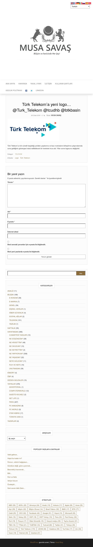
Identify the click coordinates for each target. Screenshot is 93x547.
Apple (68, 505)
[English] (72, 3)
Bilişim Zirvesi (36, 509)
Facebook (34, 513)
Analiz (46, 505)
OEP (32, 517)
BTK (75, 509)
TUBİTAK (34, 525)
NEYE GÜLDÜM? (16, 361)
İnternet (23, 533)
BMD (65, 509)
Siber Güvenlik (36, 521)
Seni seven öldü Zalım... (16, 488)
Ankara (57, 505)
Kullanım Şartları (63, 83)
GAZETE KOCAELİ (16, 394)
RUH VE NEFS (15, 365)
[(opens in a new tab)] (26, 90)
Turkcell (47, 525)
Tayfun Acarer (70, 521)
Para (58, 517)
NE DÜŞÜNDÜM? (16, 338)
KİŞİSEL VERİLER (16, 309)
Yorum (10, 182)
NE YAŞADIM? (15, 357)
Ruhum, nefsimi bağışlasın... (18, 462)
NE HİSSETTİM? (15, 342)
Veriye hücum (12, 480)
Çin (78, 529)
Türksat (13, 529)
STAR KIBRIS (14, 413)
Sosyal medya (54, 521)
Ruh (12, 521)
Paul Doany (71, 517)
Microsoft (70, 513)
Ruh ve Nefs (12, 477)
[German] (78, 3)
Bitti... (9, 473)
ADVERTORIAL (15, 387)
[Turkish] (89, 3)
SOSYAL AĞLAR (15, 316)
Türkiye (70, 525)
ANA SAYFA (10, 83)
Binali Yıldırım (52, 509)
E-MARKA (13, 301)
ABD (12, 505)
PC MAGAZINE (15, 405)
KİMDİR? (10, 372)
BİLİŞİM (10, 294)
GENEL (12, 305)
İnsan (12, 533)
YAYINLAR (11, 384)
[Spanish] (86, 3)
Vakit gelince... (12, 454)
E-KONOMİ (13, 298)
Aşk (12, 509)
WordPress (34, 542)
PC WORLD (13, 409)
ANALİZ (10, 291)
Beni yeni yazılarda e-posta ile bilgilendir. (23, 251)
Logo (17, 158)
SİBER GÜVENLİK (16, 312)
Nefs (12, 517)
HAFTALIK (11, 328)
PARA (11, 402)
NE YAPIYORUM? (16, 353)
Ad (9, 211)
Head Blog (59, 542)
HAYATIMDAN (12, 332)
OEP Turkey (45, 517)
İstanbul (35, 533)
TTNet (22, 525)
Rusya (22, 521)
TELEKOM (18, 154)
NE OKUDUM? (15, 346)
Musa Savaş (56, 115)
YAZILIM (12, 324)
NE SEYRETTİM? (16, 350)
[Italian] (81, 3)
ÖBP (9, 376)
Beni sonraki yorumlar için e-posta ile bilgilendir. (26, 244)
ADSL (22, 505)
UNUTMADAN (14, 368)
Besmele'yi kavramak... (16, 469)
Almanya (34, 505)
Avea (79, 505)
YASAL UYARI (35, 83)
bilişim (22, 509)
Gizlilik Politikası (14, 90)
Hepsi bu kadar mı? (14, 458)
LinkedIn (40, 90)
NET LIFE (13, 398)
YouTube (67, 529)
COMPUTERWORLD (17, 391)
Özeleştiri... (11, 484)
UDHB (42, 529)
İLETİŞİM (48, 83)
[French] (75, 3)
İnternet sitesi (12, 231)
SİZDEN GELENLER (15, 380)
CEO (22, 513)
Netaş (22, 517)
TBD (12, 525)
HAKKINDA (22, 83)
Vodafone (54, 529)
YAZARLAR (11, 421)
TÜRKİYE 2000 (15, 417)
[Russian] (83, 3)
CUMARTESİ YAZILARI (18, 335)
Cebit (12, 513)
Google (47, 513)
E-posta (11, 221)
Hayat (58, 513)
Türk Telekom (25, 158)
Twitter (59, 525)
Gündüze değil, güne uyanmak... (19, 466)
